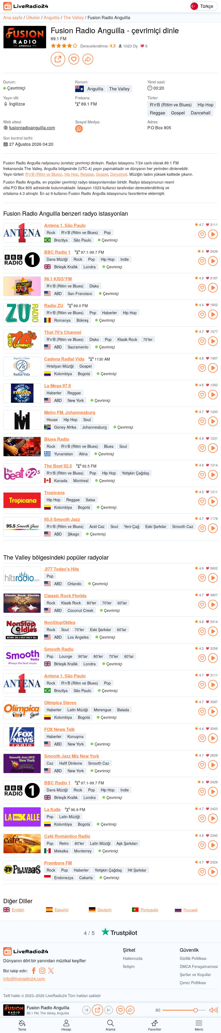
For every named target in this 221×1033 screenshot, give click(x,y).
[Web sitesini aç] (58, 59)
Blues (108, 446)
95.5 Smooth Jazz (62, 519)
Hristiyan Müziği (60, 366)
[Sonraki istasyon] (108, 1010)
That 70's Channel (62, 332)
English (18, 909)
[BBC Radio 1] (22, 259)
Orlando (74, 583)
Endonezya (63, 877)
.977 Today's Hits (61, 569)
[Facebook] (33, 970)
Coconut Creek (80, 610)
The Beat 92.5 (58, 465)
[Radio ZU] (22, 313)
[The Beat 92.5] (22, 473)
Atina (83, 453)
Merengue (102, 709)
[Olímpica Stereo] (22, 710)
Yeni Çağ (131, 526)
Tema (22, 1029)
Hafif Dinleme (70, 763)
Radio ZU (53, 305)
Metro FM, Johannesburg (69, 412)
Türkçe (206, 6)
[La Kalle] (22, 817)
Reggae (157, 113)
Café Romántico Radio (67, 836)
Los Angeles (78, 637)
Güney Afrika (65, 427)
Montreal (80, 480)
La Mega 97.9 (57, 385)
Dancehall (200, 113)
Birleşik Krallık (66, 266)
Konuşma (75, 736)
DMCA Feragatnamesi (199, 966)
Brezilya (61, 240)
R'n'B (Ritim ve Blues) (171, 104)
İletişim (129, 966)
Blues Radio (56, 439)
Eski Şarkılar (155, 526)
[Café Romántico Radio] (22, 844)
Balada (123, 709)
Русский (191, 909)
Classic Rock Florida (65, 595)
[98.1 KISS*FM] (22, 286)
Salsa (90, 499)
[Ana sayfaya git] (26, 6)
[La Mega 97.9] (22, 393)
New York (76, 400)
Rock (51, 232)
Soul (87, 419)
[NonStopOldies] (22, 630)
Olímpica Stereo (60, 702)
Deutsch (105, 909)
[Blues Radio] (22, 446)
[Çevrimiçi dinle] (213, 234)
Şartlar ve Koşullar (195, 974)
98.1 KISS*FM (58, 278)
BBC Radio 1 (57, 252)
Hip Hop (205, 104)
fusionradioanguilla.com (32, 127)
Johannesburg (94, 427)
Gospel (178, 113)
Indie (124, 259)
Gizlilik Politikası (193, 958)
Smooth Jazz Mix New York (71, 756)
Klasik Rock (127, 339)
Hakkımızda (133, 958)
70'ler (148, 339)
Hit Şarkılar (137, 870)
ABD (58, 293)
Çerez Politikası (193, 982)
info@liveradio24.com (24, 979)
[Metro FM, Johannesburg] (22, 420)
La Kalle (52, 809)
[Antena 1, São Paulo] (22, 233)
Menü (199, 1029)
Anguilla (95, 89)
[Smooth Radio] (22, 656)
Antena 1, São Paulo (65, 225)
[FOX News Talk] (22, 737)
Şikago (73, 534)
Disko (94, 286)
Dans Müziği (57, 259)
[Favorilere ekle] (73, 59)
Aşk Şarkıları (126, 843)
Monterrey (83, 851)
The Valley (119, 89)
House (52, 419)
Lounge (65, 656)
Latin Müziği (77, 709)
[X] (51, 970)
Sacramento (78, 347)
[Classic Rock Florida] (22, 603)
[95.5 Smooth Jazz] (22, 527)
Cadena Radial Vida (64, 359)
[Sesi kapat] (213, 1010)
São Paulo (82, 240)
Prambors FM (58, 863)
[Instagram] (42, 970)
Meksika (61, 851)
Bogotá (84, 373)
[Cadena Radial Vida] (22, 366)
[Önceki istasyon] (86, 1010)
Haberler (109, 312)
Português (149, 909)
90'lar (83, 656)
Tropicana (54, 492)
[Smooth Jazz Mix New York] (22, 763)
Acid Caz (97, 526)
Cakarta (86, 877)
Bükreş (82, 320)
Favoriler (154, 1029)
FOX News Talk (59, 729)
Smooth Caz (182, 526)
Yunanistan (63, 453)
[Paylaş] (87, 59)
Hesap (66, 1029)
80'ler (91, 602)
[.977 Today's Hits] (22, 576)
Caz (50, 763)
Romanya (62, 320)
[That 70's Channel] (22, 340)
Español (61, 909)
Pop (107, 232)
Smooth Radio (59, 649)
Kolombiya (63, 373)
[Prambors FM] (22, 870)
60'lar (122, 602)
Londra (90, 266)
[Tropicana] (22, 500)
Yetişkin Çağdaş (135, 473)
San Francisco (80, 293)
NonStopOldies (59, 622)
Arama (110, 1029)
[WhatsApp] (79, 129)
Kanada (60, 480)
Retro (64, 843)
